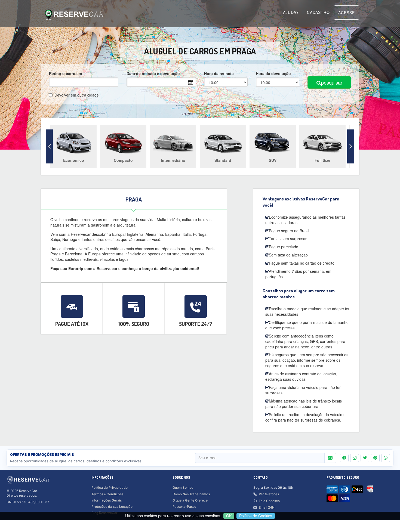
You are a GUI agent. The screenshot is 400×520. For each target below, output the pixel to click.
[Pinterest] (375, 458)
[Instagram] (354, 458)
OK (229, 515)
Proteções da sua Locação (112, 506)
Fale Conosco (269, 501)
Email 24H (267, 507)
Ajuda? (291, 12)
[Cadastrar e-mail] (330, 458)
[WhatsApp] (385, 458)
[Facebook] (344, 458)
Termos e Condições (107, 494)
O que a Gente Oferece (190, 500)
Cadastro (318, 12)
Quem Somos (183, 487)
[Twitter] (365, 458)
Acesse (346, 12)
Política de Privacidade (109, 487)
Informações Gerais (106, 500)
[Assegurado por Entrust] (371, 490)
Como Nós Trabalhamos (191, 494)
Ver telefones (269, 494)
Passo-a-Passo (184, 506)
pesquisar (331, 82)
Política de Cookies (255, 515)
